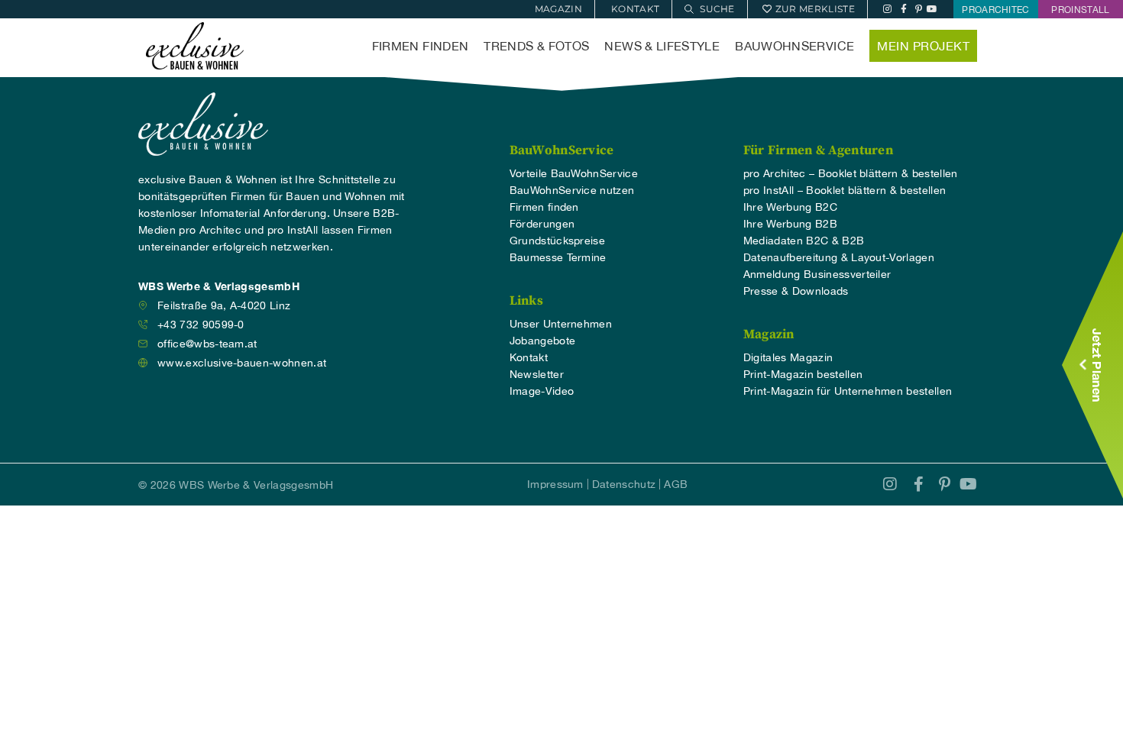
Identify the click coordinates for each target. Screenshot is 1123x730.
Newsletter (537, 374)
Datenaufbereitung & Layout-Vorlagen (838, 257)
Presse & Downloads (796, 291)
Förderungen (542, 224)
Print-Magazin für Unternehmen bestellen (847, 391)
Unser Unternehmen (561, 324)
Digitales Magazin (788, 357)
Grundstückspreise (557, 240)
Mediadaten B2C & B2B (803, 240)
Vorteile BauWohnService (574, 173)
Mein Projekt (923, 46)
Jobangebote (543, 340)
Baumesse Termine (558, 257)
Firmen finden (420, 46)
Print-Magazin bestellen (802, 374)
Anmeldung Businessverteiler (817, 274)
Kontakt (529, 357)
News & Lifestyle (662, 46)
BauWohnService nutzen (572, 190)
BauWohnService (794, 46)
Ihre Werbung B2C (790, 207)
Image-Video (542, 391)
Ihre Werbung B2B (790, 224)
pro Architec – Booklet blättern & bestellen (850, 173)
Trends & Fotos (536, 46)
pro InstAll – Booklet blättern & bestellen (844, 190)
